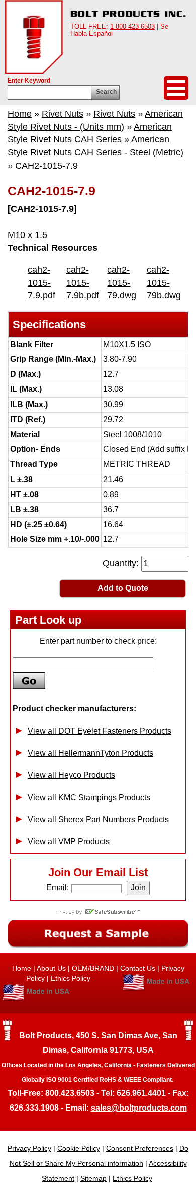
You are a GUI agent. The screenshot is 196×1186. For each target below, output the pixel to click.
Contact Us (137, 968)
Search (106, 91)
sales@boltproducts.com (139, 1107)
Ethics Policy (70, 978)
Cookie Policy (78, 1148)
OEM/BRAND (93, 968)
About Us (51, 968)
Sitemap (93, 1178)
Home (20, 114)
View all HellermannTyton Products (90, 753)
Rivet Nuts (62, 114)
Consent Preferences (139, 1148)
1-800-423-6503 (132, 26)
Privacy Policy (29, 1148)
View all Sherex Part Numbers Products (98, 819)
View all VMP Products (69, 841)
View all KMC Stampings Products (89, 797)
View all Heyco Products (71, 775)
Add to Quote (122, 588)
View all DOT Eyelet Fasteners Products (99, 731)
